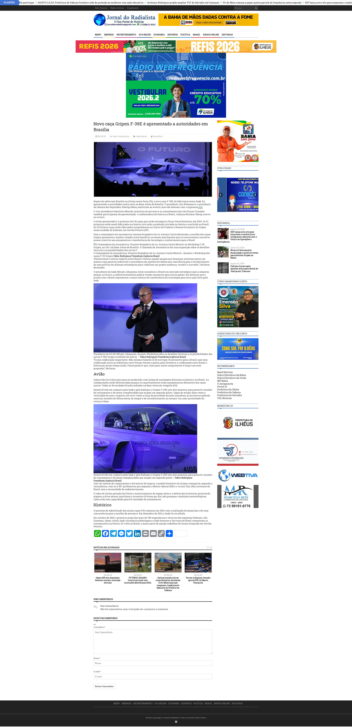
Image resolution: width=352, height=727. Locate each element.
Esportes (172, 34)
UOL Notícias (224, 398)
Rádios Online (117, 8)
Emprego (109, 34)
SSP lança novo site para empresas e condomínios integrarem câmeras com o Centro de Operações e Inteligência (237, 237)
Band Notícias (225, 372)
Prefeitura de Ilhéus (228, 389)
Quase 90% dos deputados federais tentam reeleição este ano (107, 580)
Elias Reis (158, 136)
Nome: (97, 658)
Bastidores (141, 136)
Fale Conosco (101, 8)
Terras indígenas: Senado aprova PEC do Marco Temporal (198, 580)
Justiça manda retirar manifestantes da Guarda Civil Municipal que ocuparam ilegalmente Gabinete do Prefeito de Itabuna (168, 584)
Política (185, 34)
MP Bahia (222, 380)
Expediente (132, 8)
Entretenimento (126, 34)
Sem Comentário (121, 136)
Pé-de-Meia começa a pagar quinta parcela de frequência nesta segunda (230, 2)
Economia (159, 34)
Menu (98, 34)
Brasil (196, 34)
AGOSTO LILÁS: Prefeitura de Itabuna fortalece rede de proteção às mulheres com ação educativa (59, 2)
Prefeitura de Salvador (229, 395)
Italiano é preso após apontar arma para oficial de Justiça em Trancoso (244, 268)
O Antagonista (225, 383)
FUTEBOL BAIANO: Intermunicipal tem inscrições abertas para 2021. (138, 580)
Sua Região (145, 34)
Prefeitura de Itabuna (229, 392)
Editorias (227, 34)
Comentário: (99, 627)
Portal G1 (222, 386)
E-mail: (97, 671)
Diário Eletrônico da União (231, 377)
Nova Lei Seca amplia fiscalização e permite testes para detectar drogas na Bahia (244, 254)
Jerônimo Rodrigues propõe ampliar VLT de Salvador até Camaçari (151, 2)
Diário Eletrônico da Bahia (231, 375)
